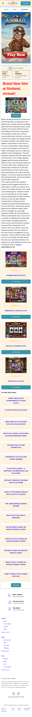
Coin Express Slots (20, 75)
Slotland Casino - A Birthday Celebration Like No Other (16, 471)
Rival (5, 629)
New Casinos (7, 640)
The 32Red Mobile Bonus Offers (16, 505)
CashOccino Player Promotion (16, 446)
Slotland (19, 245)
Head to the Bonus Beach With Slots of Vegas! (16, 493)
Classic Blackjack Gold (16, 410)
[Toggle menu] (3, 3)
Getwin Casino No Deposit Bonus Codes (16, 552)
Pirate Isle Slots (16, 381)
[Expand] (2, 659)
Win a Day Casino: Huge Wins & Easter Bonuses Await (16, 435)
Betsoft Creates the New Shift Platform (16, 481)
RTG (5, 664)
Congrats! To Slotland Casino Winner (16, 458)
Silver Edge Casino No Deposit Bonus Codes (16, 528)
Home (6, 9)
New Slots (6, 645)
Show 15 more (5, 651)
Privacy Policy (20, 708)
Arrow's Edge (7, 624)
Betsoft (6, 658)
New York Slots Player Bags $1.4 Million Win (16, 423)
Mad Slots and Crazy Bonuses (16, 517)
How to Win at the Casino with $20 (16, 575)
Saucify (6, 626)
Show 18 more (5, 670)
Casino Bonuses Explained (4, 709)
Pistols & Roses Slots (16, 346)
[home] (13, 5)
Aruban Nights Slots (16, 275)
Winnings (6, 648)
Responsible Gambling (27, 708)
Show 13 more (5, 632)
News (3, 637)
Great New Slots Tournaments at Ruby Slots (16, 400)
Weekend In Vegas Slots (16, 311)
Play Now (26, 3)
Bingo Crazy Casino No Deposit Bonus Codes (16, 563)
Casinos (3, 618)
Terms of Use (13, 708)
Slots (15, 9)
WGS (5, 621)
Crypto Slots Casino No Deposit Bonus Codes (16, 540)
